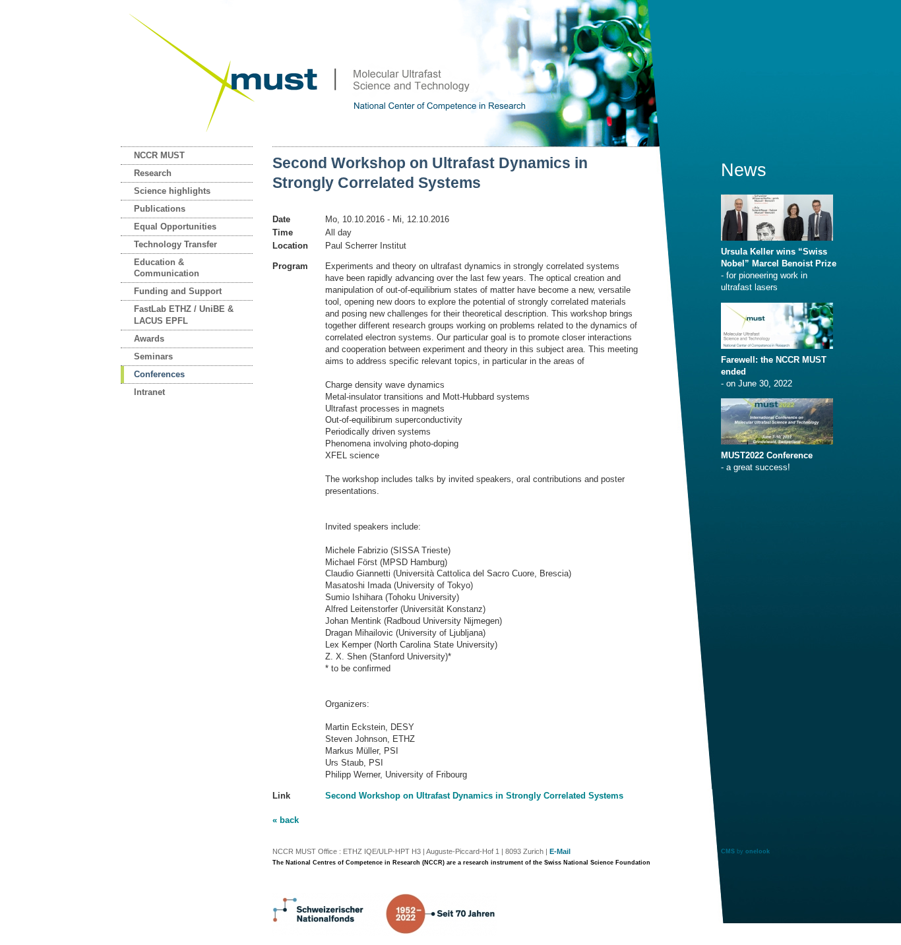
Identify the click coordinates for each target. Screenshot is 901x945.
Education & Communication (166, 268)
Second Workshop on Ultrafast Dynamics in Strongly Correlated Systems (474, 796)
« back (285, 820)
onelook (757, 851)
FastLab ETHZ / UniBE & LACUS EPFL (183, 315)
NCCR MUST (159, 155)
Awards (149, 339)
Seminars (153, 356)
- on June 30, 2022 (773, 371)
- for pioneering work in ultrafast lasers (778, 269)
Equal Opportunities (175, 226)
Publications (159, 209)
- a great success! (767, 461)
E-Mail (560, 851)
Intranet (149, 392)
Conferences (159, 374)
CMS (728, 851)
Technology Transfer (175, 244)
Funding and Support (178, 291)
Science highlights (172, 191)
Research (152, 173)
